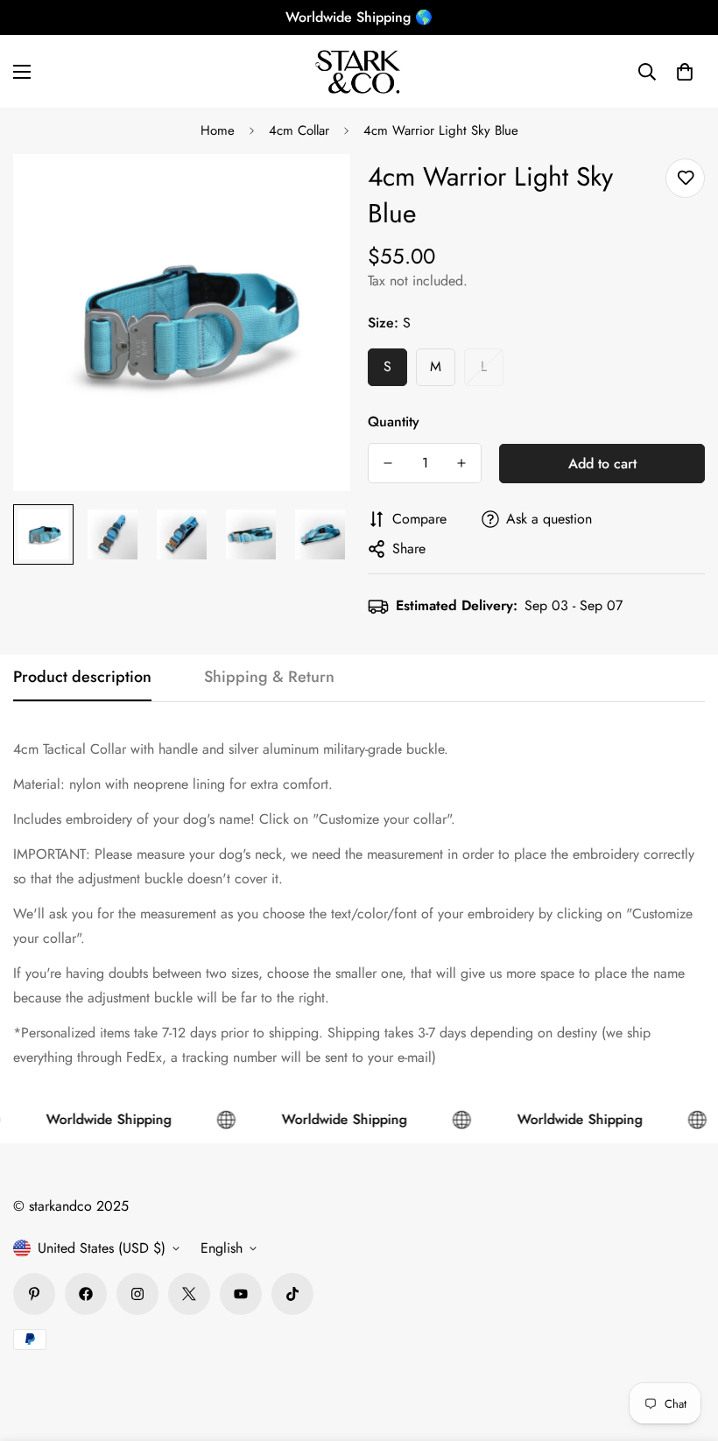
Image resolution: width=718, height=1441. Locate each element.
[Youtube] (241, 1294)
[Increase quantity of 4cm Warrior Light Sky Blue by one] (461, 463)
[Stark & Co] (359, 71)
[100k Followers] (137, 1294)
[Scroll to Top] (684, 1345)
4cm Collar (299, 130)
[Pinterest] (34, 1294)
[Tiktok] (292, 1294)
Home (218, 130)
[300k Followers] (86, 1294)
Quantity (393, 421)
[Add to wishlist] (685, 178)
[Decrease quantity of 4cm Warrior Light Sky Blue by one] (388, 463)
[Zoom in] (313, 191)
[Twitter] (189, 1294)
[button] (685, 72)
